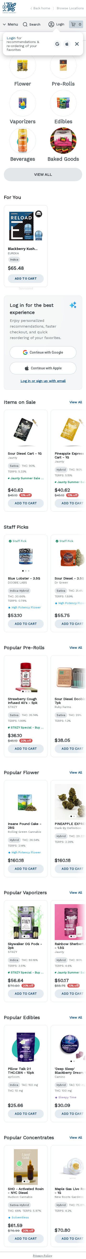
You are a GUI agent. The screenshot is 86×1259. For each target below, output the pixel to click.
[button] (43, 43)
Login (60, 24)
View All (43, 174)
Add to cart (26, 503)
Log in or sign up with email (43, 381)
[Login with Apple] (67, 44)
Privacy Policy (42, 1255)
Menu (13, 24)
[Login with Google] (57, 44)
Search (34, 24)
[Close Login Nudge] (77, 44)
